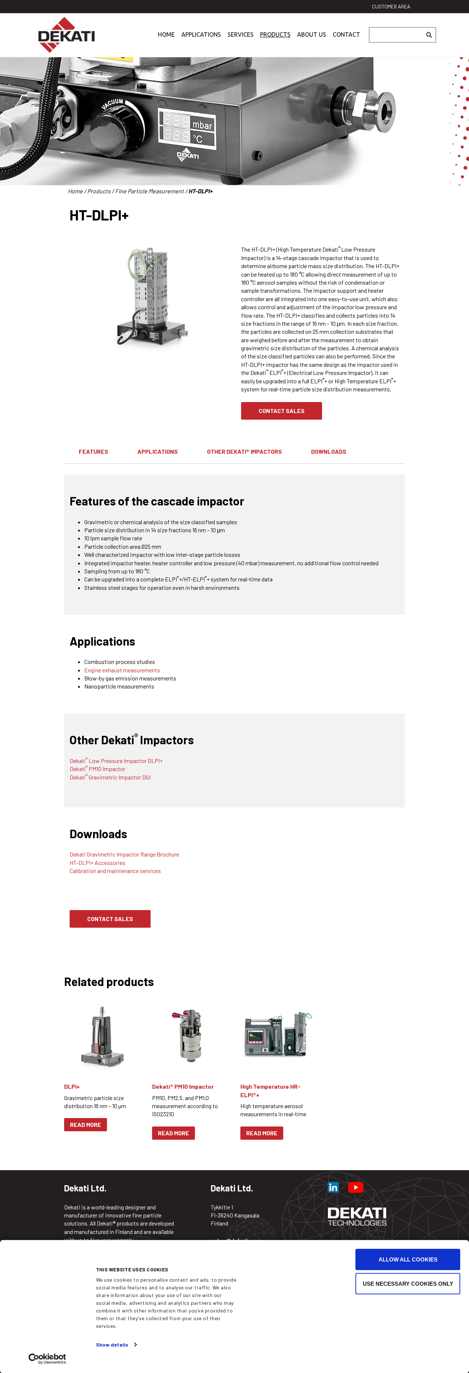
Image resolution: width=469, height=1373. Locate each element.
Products (275, 34)
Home (166, 34)
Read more (85, 1124)
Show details (112, 1344)
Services (241, 34)
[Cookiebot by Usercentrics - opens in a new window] (47, 1358)
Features (93, 451)
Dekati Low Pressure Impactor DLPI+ (116, 760)
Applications (201, 34)
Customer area (391, 6)
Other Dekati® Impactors (244, 451)
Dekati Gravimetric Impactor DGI (110, 777)
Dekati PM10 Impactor (97, 768)
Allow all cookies (407, 1259)
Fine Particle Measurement (149, 190)
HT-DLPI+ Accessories (97, 862)
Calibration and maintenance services (115, 870)
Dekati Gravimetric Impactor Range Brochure (124, 854)
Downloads (328, 451)
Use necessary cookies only (408, 1283)
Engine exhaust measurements (122, 670)
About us (311, 34)
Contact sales (281, 410)
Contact (346, 34)
